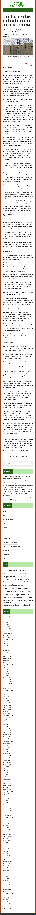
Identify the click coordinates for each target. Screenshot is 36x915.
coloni (17, 576)
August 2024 (6, 667)
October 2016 (7, 866)
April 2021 (6, 751)
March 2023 (6, 703)
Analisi (4, 512)
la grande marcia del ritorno (20, 592)
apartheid (15, 573)
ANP (26, 570)
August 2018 (6, 819)
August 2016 (6, 870)
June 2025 (6, 646)
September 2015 (8, 893)
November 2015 (7, 889)
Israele (8, 591)
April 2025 (6, 650)
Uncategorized (6, 554)
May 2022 (6, 724)
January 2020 (7, 783)
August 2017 (6, 845)
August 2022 (6, 718)
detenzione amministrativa (18, 582)
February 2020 (7, 781)
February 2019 (7, 806)
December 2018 (7, 811)
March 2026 (6, 627)
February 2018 (7, 832)
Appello (4, 516)
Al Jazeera (19, 29)
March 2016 (6, 881)
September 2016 (8, 868)
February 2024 (7, 680)
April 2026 (6, 625)
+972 (4, 570)
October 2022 (7, 713)
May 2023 (6, 699)
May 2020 (6, 775)
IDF (4, 591)
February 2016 (7, 883)
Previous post (13, 456)
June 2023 (6, 696)
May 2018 (6, 825)
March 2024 (6, 677)
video (4, 558)
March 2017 (6, 855)
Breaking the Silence (9, 34)
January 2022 (7, 732)
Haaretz (18, 588)
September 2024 (8, 665)
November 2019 (7, 787)
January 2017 (7, 859)
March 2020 (6, 779)
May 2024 (6, 673)
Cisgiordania (9, 576)
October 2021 (7, 739)
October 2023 (7, 688)
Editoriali (5, 527)
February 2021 (7, 756)
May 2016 (6, 876)
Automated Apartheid (23, 32)
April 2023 (6, 701)
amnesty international (9, 32)
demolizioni (7, 582)
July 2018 (5, 821)
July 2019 (5, 796)
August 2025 (6, 641)
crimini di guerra (23, 579)
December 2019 (7, 785)
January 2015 (7, 908)
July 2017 (5, 847)
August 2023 (6, 692)
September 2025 (8, 639)
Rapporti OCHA (6, 539)
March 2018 (6, 830)
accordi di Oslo (10, 570)
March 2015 (6, 904)
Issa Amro (24, 34)
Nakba (21, 598)
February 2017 (7, 857)
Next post (24, 456)
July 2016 (5, 872)
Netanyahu (27, 597)
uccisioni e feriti (7, 605)
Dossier (5, 523)
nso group (6, 36)
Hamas (25, 588)
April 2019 (6, 802)
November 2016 (7, 864)
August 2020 (6, 768)
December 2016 (7, 862)
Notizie (4, 535)
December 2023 (7, 684)
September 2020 (8, 766)
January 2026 (7, 631)
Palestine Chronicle (23, 600)
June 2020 (6, 773)
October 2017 (7, 840)
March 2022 (6, 728)
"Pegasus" (12, 29)
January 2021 (7, 758)
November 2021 (7, 737)
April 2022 (6, 726)
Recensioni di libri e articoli (10, 542)
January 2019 (7, 809)
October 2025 (7, 637)
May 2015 (6, 900)
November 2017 (7, 838)
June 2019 (6, 798)
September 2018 (8, 817)
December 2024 (7, 658)
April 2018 (6, 828)
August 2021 (6, 743)
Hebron (18, 34)
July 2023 (5, 694)
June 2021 (6, 747)
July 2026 (5, 618)
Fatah (10, 585)
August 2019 (6, 794)
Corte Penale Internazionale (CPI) (10, 579)
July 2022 (5, 720)
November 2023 (7, 686)
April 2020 (6, 777)
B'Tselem (25, 573)
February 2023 (7, 705)
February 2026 (7, 629)
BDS (29, 573)
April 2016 (6, 878)
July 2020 (5, 771)
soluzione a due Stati (22, 602)
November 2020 (7, 762)
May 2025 (6, 648)
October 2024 (7, 663)
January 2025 (7, 656)
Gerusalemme (8, 588)
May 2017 (6, 851)
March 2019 (6, 804)
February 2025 (7, 654)
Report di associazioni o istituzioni (12, 546)
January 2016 (7, 885)
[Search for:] (18, 463)
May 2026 (6, 622)
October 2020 (7, 764)
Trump (31, 603)
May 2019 (6, 800)
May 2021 (6, 749)
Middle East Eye (12, 594)
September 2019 (8, 792)
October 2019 (7, 790)
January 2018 (7, 834)
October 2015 (7, 891)
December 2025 (7, 633)
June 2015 (6, 897)
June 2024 (6, 671)
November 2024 (7, 660)
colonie (23, 576)
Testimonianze (6, 550)
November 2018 (7, 813)
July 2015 (5, 895)
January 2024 (7, 682)
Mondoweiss (14, 598)
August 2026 (6, 616)
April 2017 (6, 853)
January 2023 (7, 707)
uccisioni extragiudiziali (21, 605)
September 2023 (8, 690)
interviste (5, 531)
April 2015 (6, 902)
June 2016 (6, 874)
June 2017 (6, 849)
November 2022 (7, 711)
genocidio (20, 585)
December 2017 (7, 836)
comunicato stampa (8, 519)
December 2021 (7, 735)
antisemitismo (7, 573)
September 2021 (8, 741)
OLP (17, 600)
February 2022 (7, 730)
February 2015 (7, 906)
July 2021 (5, 745)
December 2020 (7, 760)
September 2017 (8, 842)
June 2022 (6, 722)
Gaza (14, 585)
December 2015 (7, 887)
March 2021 (6, 754)
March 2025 (6, 652)
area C (21, 573)
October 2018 (7, 815)
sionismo (14, 602)
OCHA (13, 600)
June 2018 (6, 823)
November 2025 (7, 635)
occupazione (7, 600)
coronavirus (30, 577)
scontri (9, 603)
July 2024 (5, 669)
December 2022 (7, 709)
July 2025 (5, 644)
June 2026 (6, 620)
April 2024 (6, 675)
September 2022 (8, 716)
